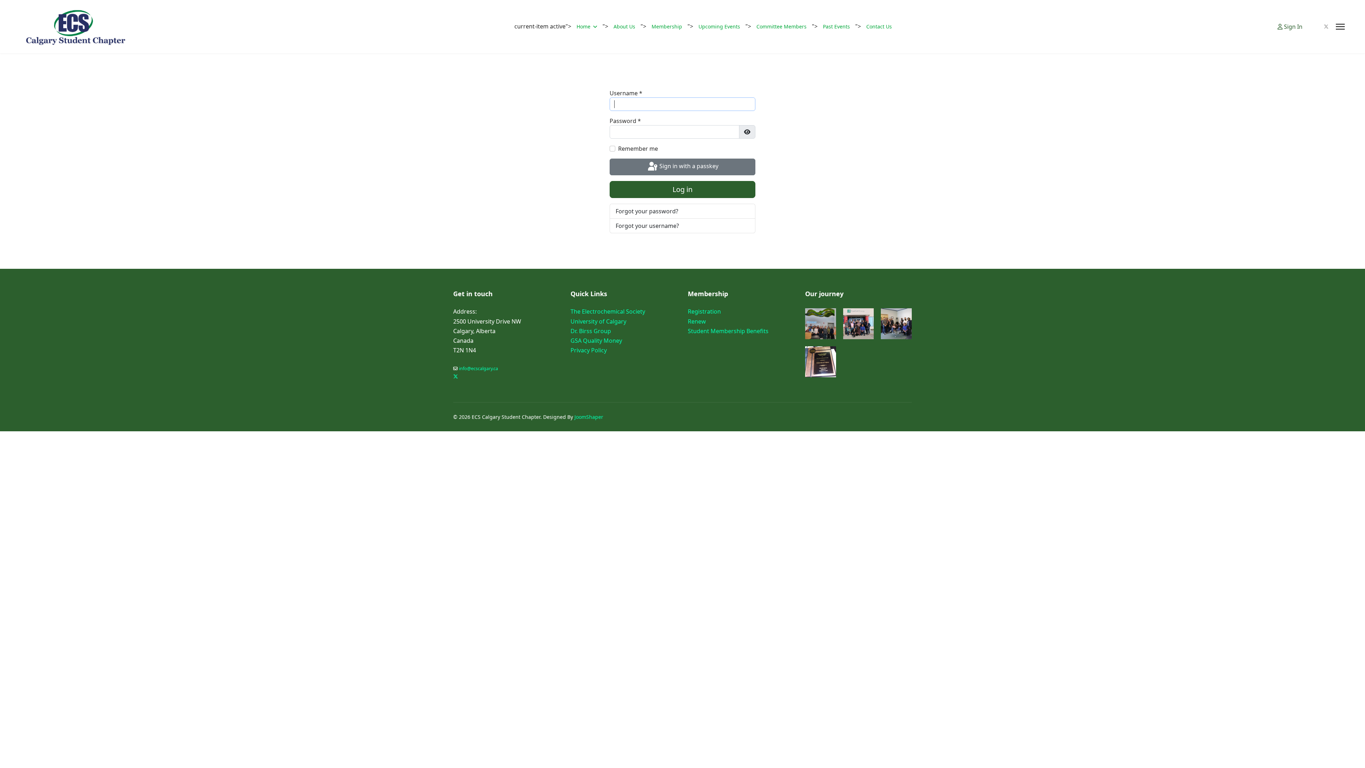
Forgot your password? (647, 211)
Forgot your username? (647, 226)
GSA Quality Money (596, 341)
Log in (682, 189)
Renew (697, 321)
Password (625, 121)
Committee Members (781, 26)
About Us (624, 26)
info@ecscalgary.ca (478, 369)
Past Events (836, 26)
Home (583, 26)
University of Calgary (598, 321)
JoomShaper (588, 417)
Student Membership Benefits (728, 331)
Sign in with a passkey (688, 166)
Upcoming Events (719, 26)
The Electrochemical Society (608, 311)
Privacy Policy (589, 350)
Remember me (638, 149)
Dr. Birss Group (591, 331)
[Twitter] (1326, 27)
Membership (667, 26)
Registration (704, 311)
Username (626, 93)
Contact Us (879, 26)
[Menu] (1340, 26)
